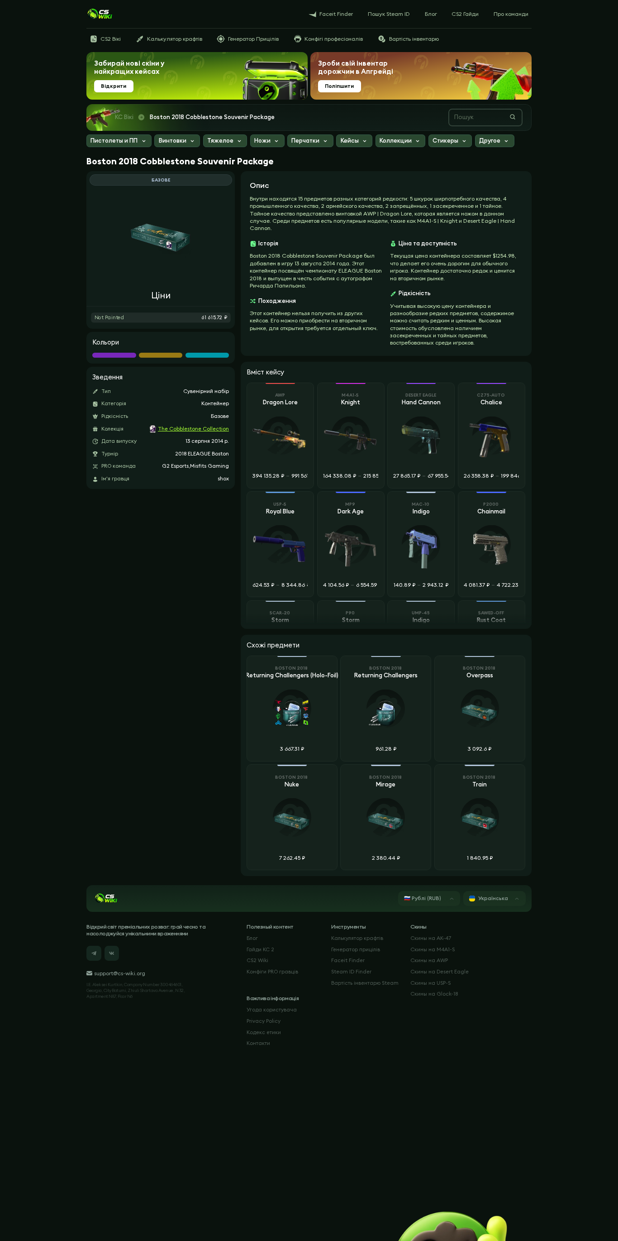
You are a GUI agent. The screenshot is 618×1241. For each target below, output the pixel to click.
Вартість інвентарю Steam (365, 983)
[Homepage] (99, 14)
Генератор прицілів (355, 949)
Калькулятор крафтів (357, 938)
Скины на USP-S (430, 983)
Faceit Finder (348, 960)
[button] (119, 141)
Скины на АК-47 (430, 938)
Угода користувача (272, 1009)
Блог (252, 938)
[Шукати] (513, 117)
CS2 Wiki (257, 960)
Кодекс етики (264, 1032)
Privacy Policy (263, 1021)
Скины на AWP (429, 960)
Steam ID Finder (351, 971)
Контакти (258, 1043)
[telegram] (93, 953)
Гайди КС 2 (260, 949)
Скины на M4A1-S (432, 949)
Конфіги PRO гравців (272, 971)
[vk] (112, 953)
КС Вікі (124, 117)
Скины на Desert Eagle (439, 971)
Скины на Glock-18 (434, 994)
